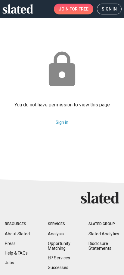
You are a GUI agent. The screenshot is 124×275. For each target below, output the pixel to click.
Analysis (56, 233)
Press (10, 243)
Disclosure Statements (99, 246)
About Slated (17, 233)
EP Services (59, 257)
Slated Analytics (103, 233)
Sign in (62, 122)
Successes (58, 267)
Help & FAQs (16, 253)
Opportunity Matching (59, 246)
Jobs (9, 262)
